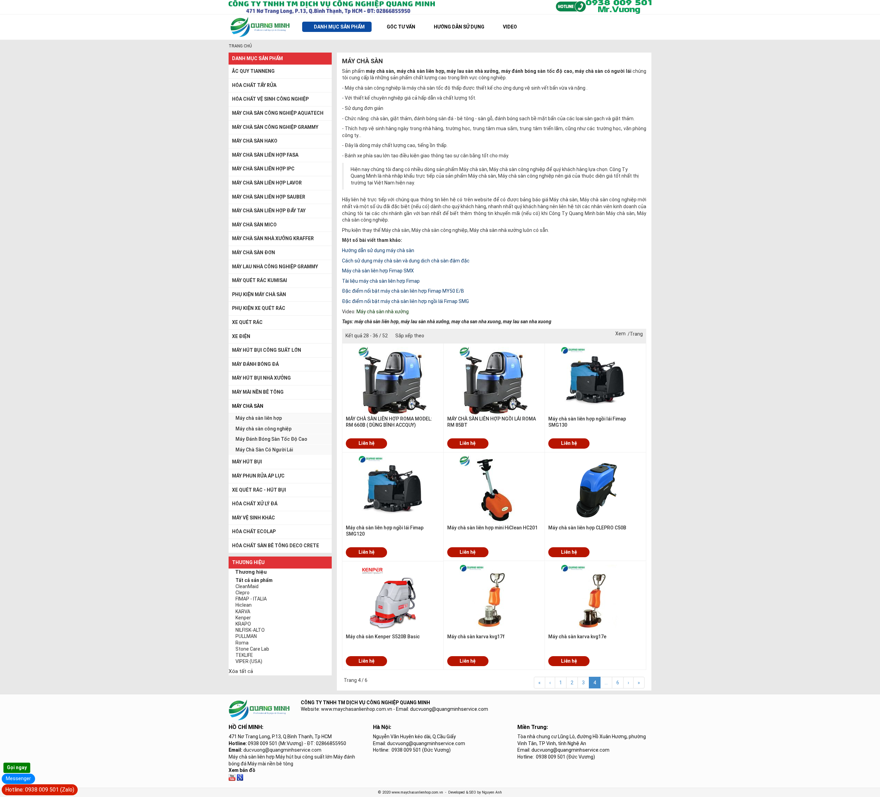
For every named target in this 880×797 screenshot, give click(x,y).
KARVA (242, 611)
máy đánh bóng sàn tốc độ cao (536, 71)
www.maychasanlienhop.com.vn (356, 709)
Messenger (18, 778)
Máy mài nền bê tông (270, 763)
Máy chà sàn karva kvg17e (577, 636)
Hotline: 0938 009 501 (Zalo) (39, 789)
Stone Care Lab (252, 649)
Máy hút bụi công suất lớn (304, 757)
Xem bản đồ (242, 770)
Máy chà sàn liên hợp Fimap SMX (378, 270)
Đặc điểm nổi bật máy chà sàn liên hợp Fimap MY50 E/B (403, 291)
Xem (620, 333)
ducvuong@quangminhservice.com (282, 750)
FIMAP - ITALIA (251, 599)
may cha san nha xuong (476, 321)
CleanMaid (246, 586)
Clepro (242, 592)
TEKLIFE (244, 655)
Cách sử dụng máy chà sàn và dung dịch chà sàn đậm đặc (406, 260)
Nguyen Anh (492, 792)
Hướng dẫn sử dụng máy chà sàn (378, 250)
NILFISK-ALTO (250, 630)
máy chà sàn (380, 71)
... (606, 682)
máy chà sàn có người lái (603, 71)
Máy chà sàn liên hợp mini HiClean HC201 (492, 527)
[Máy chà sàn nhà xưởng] (232, 777)
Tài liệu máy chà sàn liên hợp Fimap (381, 281)
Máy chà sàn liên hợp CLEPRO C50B (587, 527)
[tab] (280, 573)
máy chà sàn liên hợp (420, 71)
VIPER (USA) (248, 661)
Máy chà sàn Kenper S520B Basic (383, 636)
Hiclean (243, 605)
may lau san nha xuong (527, 321)
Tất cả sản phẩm (254, 580)
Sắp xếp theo (409, 335)
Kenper (243, 617)
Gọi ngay (17, 767)
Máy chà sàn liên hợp (252, 757)
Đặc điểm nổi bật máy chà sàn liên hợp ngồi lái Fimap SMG (405, 301)
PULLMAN (246, 636)
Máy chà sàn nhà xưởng (496, 230)
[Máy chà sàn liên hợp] (239, 777)
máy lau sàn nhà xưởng (472, 71)
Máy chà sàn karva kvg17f (476, 636)
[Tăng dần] (431, 335)
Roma (242, 643)
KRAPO (243, 624)
